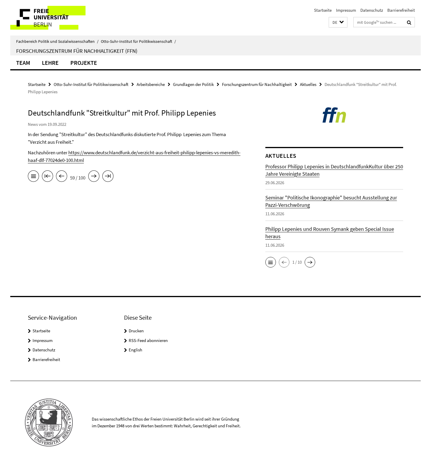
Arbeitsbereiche (151, 84)
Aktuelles (308, 84)
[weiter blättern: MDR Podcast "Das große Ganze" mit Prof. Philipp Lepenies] (93, 177)
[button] (338, 22)
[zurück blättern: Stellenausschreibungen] (61, 177)
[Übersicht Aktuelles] (33, 177)
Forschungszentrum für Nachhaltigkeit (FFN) (77, 50)
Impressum (346, 10)
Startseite (323, 10)
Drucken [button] (136, 330)
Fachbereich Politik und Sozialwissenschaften (57, 41)
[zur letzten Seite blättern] (107, 177)
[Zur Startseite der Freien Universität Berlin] (59, 18)
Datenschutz (371, 10)
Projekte (83, 62)
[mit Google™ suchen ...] (409, 22)
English (135, 350)
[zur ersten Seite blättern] (47, 177)
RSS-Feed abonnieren (148, 340)
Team (23, 62)
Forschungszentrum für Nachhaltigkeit (257, 84)
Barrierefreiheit (401, 10)
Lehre (50, 62)
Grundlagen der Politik (193, 84)
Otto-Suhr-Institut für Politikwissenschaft (138, 41)
